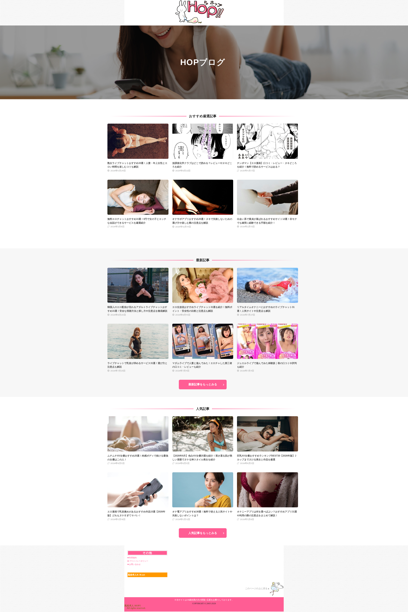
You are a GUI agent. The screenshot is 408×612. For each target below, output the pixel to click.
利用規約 (133, 558)
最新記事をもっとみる (202, 384)
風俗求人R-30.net (136, 575)
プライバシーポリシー (138, 561)
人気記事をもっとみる (202, 533)
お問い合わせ (135, 564)
